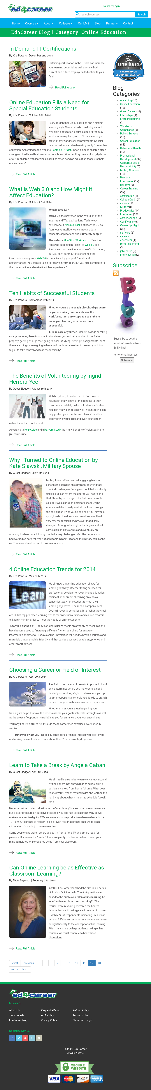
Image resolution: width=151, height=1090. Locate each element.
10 (76, 963)
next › (14, 969)
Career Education (130, 140)
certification (127, 195)
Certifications (128, 221)
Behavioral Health (130, 148)
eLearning (126, 100)
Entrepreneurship (130, 118)
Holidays (125, 184)
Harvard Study (52, 429)
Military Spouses (129, 170)
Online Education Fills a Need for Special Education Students (49, 105)
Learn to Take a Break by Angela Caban (57, 765)
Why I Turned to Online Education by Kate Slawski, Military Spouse (53, 463)
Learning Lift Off (61, 149)
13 (99, 963)
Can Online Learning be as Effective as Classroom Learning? (56, 870)
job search (126, 251)
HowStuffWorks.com (76, 240)
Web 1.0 (89, 244)
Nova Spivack (72, 224)
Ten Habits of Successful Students (52, 293)
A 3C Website (77, 1053)
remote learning (129, 243)
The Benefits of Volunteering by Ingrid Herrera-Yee (55, 378)
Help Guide (30, 429)
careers (124, 203)
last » (25, 969)
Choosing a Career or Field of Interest (55, 670)
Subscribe (125, 265)
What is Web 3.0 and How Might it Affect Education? (50, 192)
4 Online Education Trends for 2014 (52, 569)
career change (128, 217)
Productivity (127, 210)
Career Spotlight (129, 225)
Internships (126, 115)
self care (125, 232)
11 (84, 963)
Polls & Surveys (129, 133)
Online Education (130, 104)
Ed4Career (126, 214)
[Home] (33, 7)
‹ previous (28, 963)
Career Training (129, 188)
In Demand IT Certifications (42, 48)
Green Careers (128, 111)
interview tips (128, 254)
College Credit (128, 199)
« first (15, 963)
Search (141, 14)
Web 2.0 (41, 258)
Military (124, 206)
